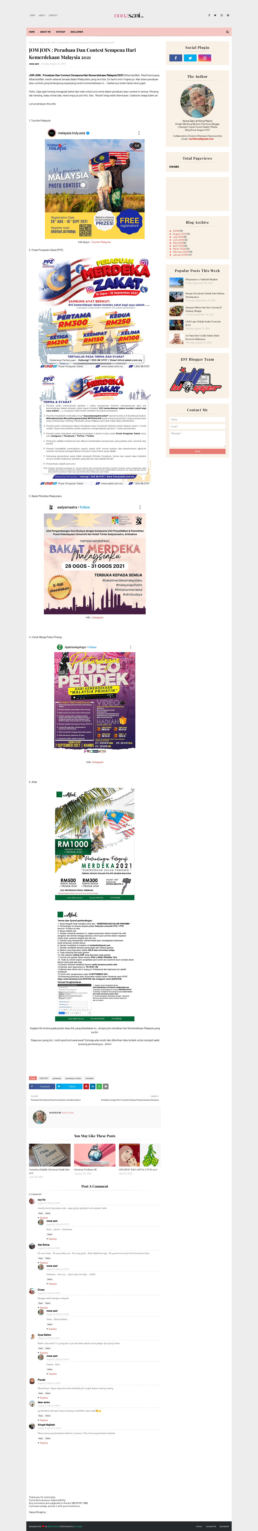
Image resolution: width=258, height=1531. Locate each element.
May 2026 (178, 242)
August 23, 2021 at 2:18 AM (49, 1338)
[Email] (219, 57)
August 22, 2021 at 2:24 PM (49, 1203)
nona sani (34, 63)
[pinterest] (227, 15)
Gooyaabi (78, 1526)
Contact (53, 15)
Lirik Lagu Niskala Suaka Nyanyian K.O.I (203, 323)
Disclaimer (224, 1526)
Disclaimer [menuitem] (77, 31)
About (42, 15)
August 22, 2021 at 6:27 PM (58, 1224)
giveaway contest (73, 1078)
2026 (176, 230)
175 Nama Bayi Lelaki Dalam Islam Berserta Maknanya (202, 337)
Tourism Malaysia (101, 242)
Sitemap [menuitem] (60, 31)
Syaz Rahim (44, 1334)
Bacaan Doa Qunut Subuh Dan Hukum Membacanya (205, 295)
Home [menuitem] (32, 31)
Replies (44, 1217)
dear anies (44, 1402)
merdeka (40, 42)
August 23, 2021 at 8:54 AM (58, 1314)
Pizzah (41, 1379)
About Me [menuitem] (45, 31)
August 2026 (180, 233)
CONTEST (43, 1078)
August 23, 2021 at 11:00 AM (49, 1383)
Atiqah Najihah (46, 1424)
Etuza (41, 1289)
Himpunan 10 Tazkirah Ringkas (202, 279)
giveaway (57, 1078)
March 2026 (179, 248)
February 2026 (181, 251)
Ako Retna (43, 1244)
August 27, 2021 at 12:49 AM (49, 1428)
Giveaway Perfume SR (85, 1169)
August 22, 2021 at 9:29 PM (49, 1293)
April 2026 (178, 245)
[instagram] (221, 15)
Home (32, 15)
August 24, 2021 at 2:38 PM (49, 1405)
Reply (41, 1213)
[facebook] (209, 15)
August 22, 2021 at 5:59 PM (49, 1248)
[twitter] (215, 15)
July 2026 (178, 236)
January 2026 (180, 254)
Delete (47, 1213)
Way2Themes (54, 1526)
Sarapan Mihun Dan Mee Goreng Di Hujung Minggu (204, 309)
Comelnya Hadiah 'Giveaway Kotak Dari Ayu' (49, 1171)
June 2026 (179, 239)
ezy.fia (41, 1199)
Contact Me (211, 1526)
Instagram (97, 617)
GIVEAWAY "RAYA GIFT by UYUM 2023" (138, 1169)
